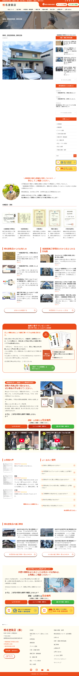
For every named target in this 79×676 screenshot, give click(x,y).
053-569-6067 (50, 4)
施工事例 (56, 644)
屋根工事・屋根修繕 (62, 137)
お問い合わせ (9, 656)
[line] (68, 1)
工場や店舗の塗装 (61, 133)
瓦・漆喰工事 (60, 140)
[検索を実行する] (75, 155)
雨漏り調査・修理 (61, 149)
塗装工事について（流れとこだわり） (39, 634)
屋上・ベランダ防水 (62, 143)
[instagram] (65, 1)
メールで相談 (62, 4)
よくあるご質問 (58, 655)
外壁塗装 (59, 124)
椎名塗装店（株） (13, 630)
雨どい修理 (60, 146)
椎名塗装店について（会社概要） (63, 633)
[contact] (74, 1)
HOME (31, 630)
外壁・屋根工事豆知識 (60, 641)
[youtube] (70, 1)
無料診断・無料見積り (11, 650)
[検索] (76, 1)
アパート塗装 (60, 130)
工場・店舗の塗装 (35, 650)
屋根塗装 (59, 127)
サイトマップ (57, 662)
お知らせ (56, 637)
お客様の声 (57, 648)
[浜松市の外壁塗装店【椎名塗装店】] (9, 5)
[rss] (72, 1)
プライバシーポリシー (60, 659)
